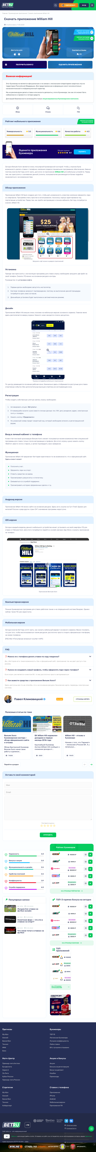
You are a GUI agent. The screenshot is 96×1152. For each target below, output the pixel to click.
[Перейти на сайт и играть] (90, 854)
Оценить (82, 152)
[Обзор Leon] (55, 883)
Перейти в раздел (11, 765)
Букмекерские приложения (18, 13)
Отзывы (48, 112)
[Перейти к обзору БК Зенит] (55, 978)
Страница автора (82, 699)
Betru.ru (14, 1136)
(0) (80, 54)
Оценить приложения (70, 65)
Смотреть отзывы (79, 50)
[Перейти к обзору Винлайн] (55, 957)
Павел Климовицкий (28, 699)
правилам (88, 1136)
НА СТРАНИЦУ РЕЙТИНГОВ (70, 891)
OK (7, 1136)
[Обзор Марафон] (55, 869)
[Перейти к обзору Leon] (55, 964)
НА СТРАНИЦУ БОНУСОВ (70, 943)
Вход (84, 5)
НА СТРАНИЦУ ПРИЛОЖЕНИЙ (57, 986)
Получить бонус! (24, 65)
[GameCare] (50, 1121)
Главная (4, 13)
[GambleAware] (60, 1121)
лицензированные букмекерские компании (60, 99)
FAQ (78, 112)
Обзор (18, 112)
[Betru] (11, 1125)
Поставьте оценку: (48, 823)
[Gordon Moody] (38, 1121)
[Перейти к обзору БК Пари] (55, 971)
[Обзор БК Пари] (55, 861)
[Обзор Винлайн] (55, 854)
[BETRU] (7, 5)
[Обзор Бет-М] (55, 876)
